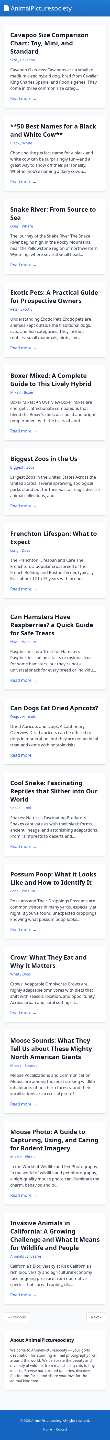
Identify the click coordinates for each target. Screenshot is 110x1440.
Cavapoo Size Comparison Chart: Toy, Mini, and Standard (49, 43)
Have (15, 641)
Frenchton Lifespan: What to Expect (53, 537)
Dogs (15, 716)
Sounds (31, 1065)
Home (47, 1429)
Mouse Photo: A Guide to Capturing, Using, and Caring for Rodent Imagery (54, 1139)
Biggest (17, 467)
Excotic (26, 309)
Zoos (30, 467)
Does (15, 226)
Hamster (29, 641)
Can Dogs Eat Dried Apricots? (54, 708)
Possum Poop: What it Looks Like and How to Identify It (53, 878)
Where (27, 226)
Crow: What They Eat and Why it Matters (48, 961)
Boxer (29, 392)
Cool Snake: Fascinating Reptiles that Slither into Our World (54, 790)
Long (15, 550)
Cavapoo (27, 59)
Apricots (29, 716)
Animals (17, 1256)
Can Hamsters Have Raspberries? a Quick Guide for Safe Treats (51, 624)
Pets (14, 309)
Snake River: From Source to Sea (53, 213)
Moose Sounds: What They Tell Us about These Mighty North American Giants (51, 1048)
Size (14, 59)
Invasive (34, 1256)
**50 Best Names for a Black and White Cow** (53, 130)
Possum (28, 891)
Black (15, 143)
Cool (27, 807)
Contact (61, 1429)
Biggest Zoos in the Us (43, 458)
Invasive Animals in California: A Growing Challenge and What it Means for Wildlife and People (55, 1235)
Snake (15, 807)
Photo (30, 1156)
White (27, 143)
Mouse (16, 1156)
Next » (96, 1317)
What (15, 974)
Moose (16, 1065)
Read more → (23, 98)
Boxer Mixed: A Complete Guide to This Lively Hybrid (50, 379)
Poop (15, 891)
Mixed (16, 392)
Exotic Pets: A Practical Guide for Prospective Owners (54, 296)
